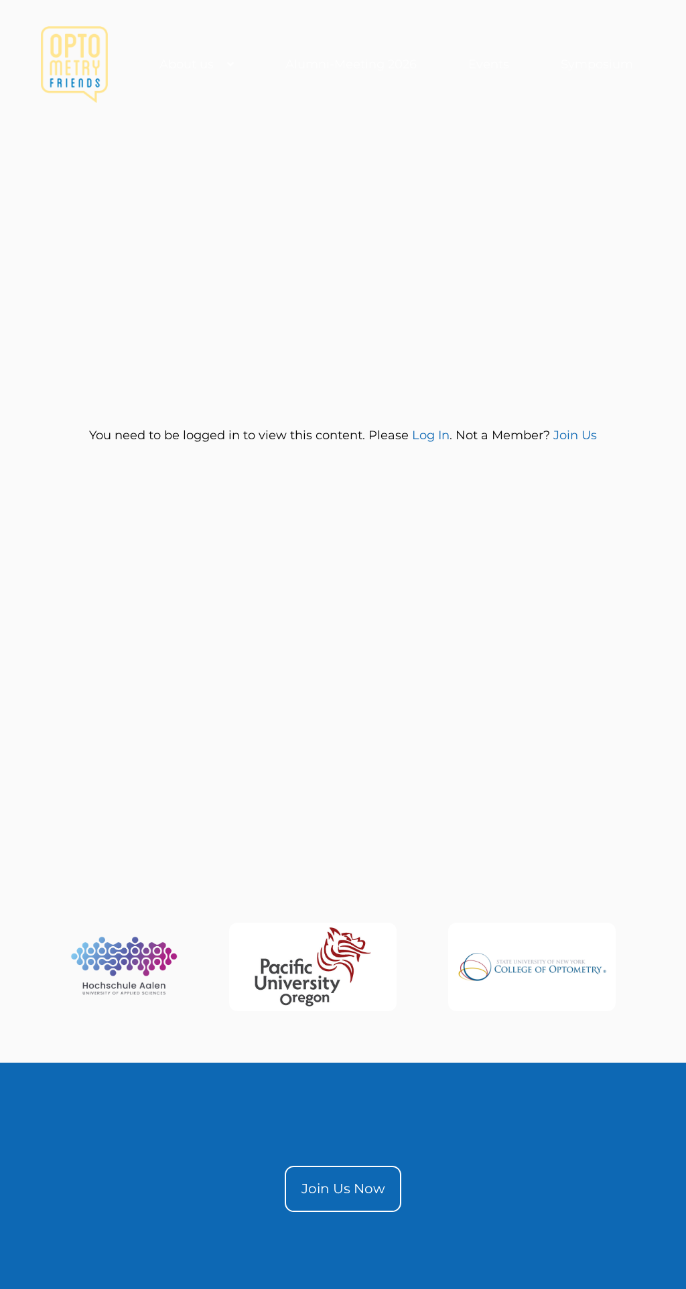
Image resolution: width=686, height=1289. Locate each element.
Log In (431, 435)
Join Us (575, 435)
